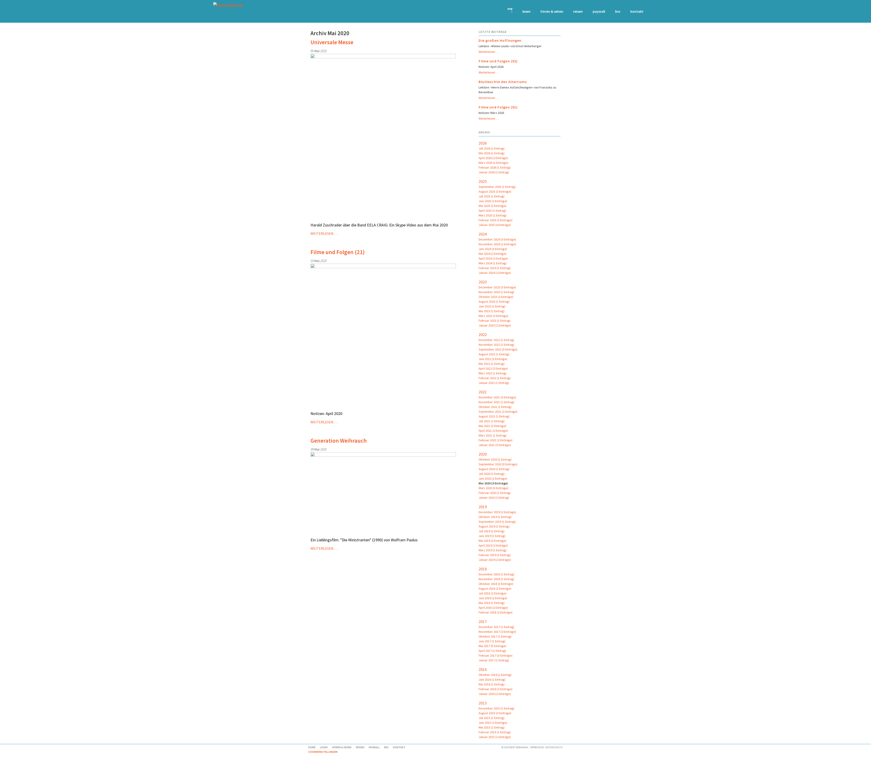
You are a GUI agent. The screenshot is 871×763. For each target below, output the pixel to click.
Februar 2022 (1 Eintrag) (495, 378)
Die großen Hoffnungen (500, 40)
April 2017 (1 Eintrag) (492, 651)
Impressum (537, 747)
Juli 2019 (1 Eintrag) (491, 531)
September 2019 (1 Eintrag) (497, 522)
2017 (483, 621)
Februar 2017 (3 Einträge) (495, 655)
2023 (483, 282)
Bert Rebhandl (519, 747)
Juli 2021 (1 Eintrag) (491, 421)
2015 (483, 703)
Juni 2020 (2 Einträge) (493, 478)
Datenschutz (554, 747)
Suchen (652, 11)
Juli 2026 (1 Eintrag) (491, 148)
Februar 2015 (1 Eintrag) (495, 732)
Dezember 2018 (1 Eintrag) (496, 574)
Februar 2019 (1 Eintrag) (495, 555)
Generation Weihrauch (339, 440)
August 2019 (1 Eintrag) (494, 526)
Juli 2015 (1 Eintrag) (491, 718)
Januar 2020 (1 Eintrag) (494, 498)
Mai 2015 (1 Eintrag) (491, 727)
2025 (483, 181)
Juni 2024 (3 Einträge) (493, 249)
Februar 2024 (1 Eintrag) (495, 268)
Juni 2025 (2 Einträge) (493, 201)
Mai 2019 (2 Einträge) (492, 541)
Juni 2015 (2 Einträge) (493, 723)
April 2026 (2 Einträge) (493, 158)
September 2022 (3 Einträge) (498, 349)
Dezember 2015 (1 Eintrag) (496, 708)
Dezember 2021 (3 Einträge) (497, 397)
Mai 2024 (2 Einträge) (492, 254)
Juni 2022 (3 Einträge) (493, 359)
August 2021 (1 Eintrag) (494, 416)
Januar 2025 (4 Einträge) (495, 225)
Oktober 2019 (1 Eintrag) (495, 517)
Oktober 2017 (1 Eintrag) (495, 636)
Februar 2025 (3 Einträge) (495, 220)
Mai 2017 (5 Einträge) (492, 646)
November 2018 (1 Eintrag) (496, 579)
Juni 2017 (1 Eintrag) (492, 641)
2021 (483, 392)
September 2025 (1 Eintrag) (497, 187)
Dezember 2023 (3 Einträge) (497, 287)
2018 (483, 569)
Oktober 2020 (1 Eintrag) (495, 459)
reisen (578, 11)
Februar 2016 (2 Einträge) (495, 689)
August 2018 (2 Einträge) (495, 588)
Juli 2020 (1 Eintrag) (491, 474)
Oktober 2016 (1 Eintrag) (495, 675)
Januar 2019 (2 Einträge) (495, 560)
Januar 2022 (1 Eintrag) (494, 383)
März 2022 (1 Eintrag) (492, 373)
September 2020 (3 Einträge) (498, 464)
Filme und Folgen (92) (498, 61)
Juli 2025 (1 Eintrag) (491, 196)
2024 (483, 234)
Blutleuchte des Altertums (503, 81)
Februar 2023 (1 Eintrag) (495, 321)
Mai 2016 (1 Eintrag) (491, 684)
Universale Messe (332, 42)
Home (509, 8)
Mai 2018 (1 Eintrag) (491, 603)
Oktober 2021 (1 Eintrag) (495, 407)
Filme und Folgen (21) (338, 252)
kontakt (636, 11)
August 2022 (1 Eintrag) (494, 354)
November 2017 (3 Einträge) (497, 632)
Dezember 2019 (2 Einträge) (497, 512)
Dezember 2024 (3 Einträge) (497, 239)
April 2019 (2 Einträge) (493, 545)
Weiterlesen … (324, 233)
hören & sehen (552, 11)
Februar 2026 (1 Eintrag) (495, 167)
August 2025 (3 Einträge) (495, 191)
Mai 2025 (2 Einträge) (492, 206)
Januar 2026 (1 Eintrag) (494, 172)
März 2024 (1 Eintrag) (492, 263)
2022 (483, 334)
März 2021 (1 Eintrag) (492, 435)
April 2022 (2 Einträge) (493, 368)
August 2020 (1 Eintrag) (494, 469)
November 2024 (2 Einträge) (497, 244)
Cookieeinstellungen (323, 751)
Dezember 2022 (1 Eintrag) (496, 340)
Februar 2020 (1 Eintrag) (495, 493)
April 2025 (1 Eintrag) (492, 211)
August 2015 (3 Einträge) (495, 713)
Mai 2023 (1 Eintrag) (491, 311)
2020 (483, 454)
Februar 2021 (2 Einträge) (495, 440)
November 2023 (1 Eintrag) (496, 292)
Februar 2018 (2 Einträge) (495, 612)
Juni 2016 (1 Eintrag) (492, 679)
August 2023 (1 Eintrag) (494, 301)
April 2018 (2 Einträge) (493, 608)
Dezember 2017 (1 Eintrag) (496, 627)
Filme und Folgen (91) (498, 107)
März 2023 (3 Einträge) (493, 316)
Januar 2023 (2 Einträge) (495, 325)
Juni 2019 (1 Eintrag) (492, 536)
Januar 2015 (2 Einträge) (495, 737)
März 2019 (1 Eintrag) (492, 550)
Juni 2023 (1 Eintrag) (492, 306)
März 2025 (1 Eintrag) (492, 215)
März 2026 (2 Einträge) (493, 163)
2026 (483, 143)
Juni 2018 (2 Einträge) (493, 598)
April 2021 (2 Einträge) (493, 431)
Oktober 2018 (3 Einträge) (496, 584)
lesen (526, 11)
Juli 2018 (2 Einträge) (492, 593)
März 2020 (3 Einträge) (493, 488)
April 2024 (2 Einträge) (493, 258)
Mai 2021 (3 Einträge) (492, 426)
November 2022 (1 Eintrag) (496, 345)
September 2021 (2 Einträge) (498, 412)
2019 (483, 506)
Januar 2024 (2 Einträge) (495, 273)
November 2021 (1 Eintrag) (496, 402)
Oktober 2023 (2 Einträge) (496, 297)
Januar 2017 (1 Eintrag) (494, 660)
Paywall (599, 11)
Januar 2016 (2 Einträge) (495, 694)
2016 (483, 669)
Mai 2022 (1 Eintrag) (491, 364)
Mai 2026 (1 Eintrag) (491, 153)
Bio (617, 11)
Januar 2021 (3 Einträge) (495, 445)
